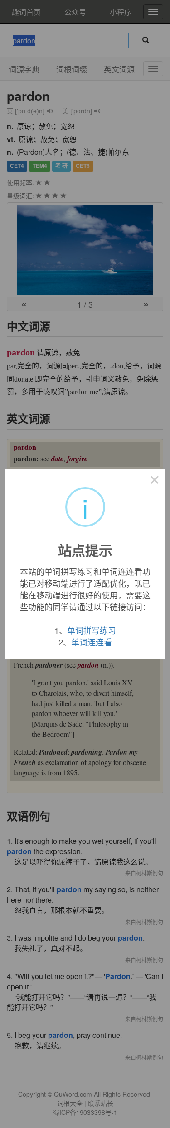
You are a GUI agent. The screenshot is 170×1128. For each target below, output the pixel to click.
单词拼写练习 (91, 630)
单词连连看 (91, 642)
